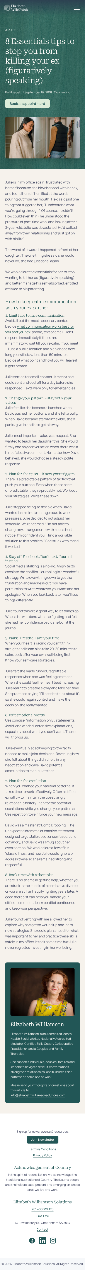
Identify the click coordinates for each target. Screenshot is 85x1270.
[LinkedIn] (42, 1240)
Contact (42, 1229)
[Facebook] (32, 1240)
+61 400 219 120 (43, 1209)
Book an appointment (27, 103)
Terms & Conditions (42, 1149)
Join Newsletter (42, 1139)
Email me (42, 1216)
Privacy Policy (42, 1155)
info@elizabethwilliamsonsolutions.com (37, 1095)
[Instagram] (52, 1240)
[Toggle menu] (77, 8)
